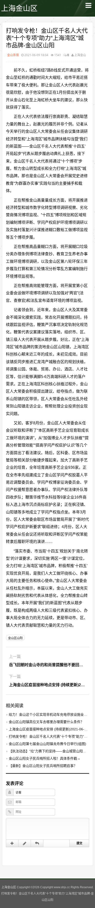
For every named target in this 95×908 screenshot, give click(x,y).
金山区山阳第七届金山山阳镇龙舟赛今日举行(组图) (47, 744)
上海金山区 (19, 8)
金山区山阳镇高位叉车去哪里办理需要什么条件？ (46, 722)
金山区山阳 (15, 638)
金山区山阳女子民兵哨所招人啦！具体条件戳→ (44, 758)
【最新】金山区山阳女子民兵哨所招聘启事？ (43, 766)
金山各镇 (13, 55)
